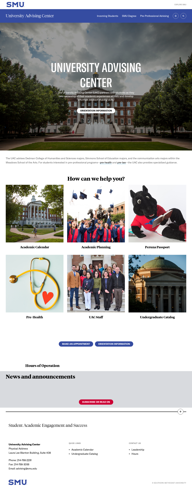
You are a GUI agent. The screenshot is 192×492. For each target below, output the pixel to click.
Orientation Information (96, 110)
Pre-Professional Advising (154, 15)
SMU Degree (129, 15)
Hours (135, 453)
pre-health (106, 162)
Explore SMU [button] (180, 5)
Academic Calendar (82, 449)
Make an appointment (76, 344)
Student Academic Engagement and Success (48, 425)
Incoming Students (107, 15)
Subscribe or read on (96, 402)
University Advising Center (30, 15)
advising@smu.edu (26, 468)
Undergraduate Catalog (84, 453)
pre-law (121, 162)
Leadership (138, 449)
